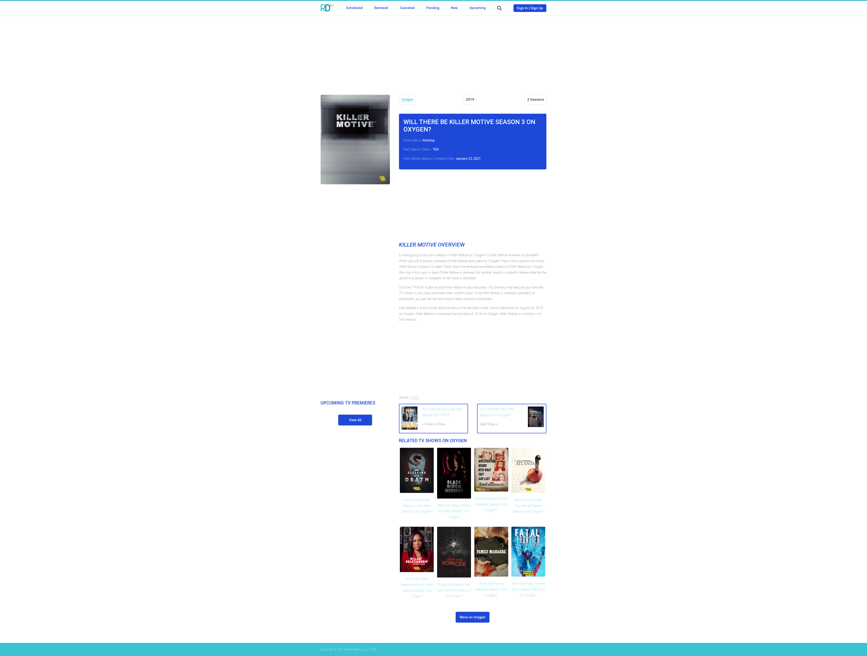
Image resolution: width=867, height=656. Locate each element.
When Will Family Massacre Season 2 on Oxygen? (491, 589)
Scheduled (354, 8)
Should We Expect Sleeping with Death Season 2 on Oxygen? (416, 505)
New (454, 8)
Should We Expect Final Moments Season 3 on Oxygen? (491, 504)
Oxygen (407, 99)
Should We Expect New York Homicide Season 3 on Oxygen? (454, 590)
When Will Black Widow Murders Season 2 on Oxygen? (454, 511)
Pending (432, 8)
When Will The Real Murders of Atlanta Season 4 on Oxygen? (528, 505)
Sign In (522, 8)
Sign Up (537, 8)
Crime (414, 397)
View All (355, 420)
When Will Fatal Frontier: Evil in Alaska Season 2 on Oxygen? (528, 589)
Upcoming (477, 8)
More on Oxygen (472, 617)
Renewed (381, 8)
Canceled (407, 8)
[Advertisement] (433, 51)
